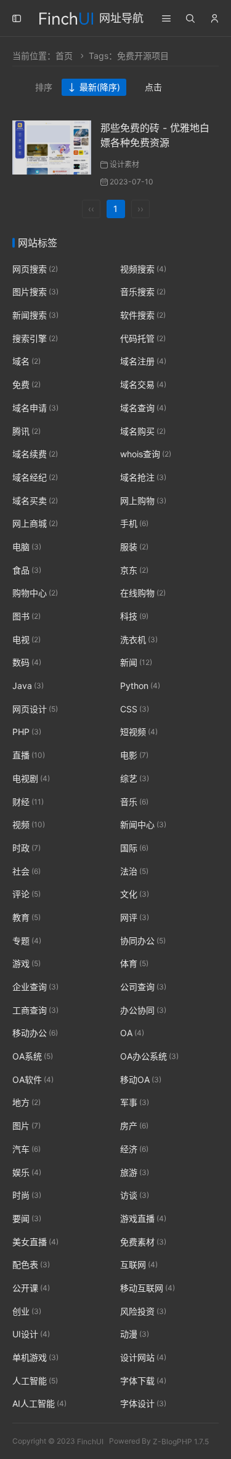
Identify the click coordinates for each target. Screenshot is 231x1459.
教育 (26, 917)
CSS (134, 709)
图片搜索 (35, 292)
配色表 (31, 1264)
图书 (26, 616)
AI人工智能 (39, 1404)
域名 (26, 361)
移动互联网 (147, 1288)
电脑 (26, 546)
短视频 (139, 732)
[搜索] (190, 18)
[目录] (166, 18)
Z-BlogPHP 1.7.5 (181, 1440)
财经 (28, 801)
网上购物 (143, 500)
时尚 (26, 1195)
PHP (26, 732)
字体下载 (143, 1380)
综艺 (134, 778)
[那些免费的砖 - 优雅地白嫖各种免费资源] (51, 146)
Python (140, 685)
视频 (28, 824)
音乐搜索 (143, 292)
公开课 (31, 1288)
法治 (134, 871)
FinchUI (90, 1440)
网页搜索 (35, 269)
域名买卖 (35, 500)
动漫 (134, 1334)
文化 (134, 894)
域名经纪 (35, 477)
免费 (26, 384)
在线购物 (143, 593)
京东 (134, 570)
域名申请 (35, 408)
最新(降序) (99, 87)
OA (132, 1033)
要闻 (26, 1218)
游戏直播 (143, 1218)
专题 (26, 940)
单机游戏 (35, 1357)
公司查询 (143, 986)
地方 (26, 1103)
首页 (64, 55)
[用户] (214, 18)
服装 (134, 546)
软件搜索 (143, 315)
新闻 (136, 663)
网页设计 (35, 709)
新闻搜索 (35, 315)
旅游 (134, 1172)
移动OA (140, 1079)
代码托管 (143, 338)
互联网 (139, 1264)
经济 (134, 1149)
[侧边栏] (16, 18)
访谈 (134, 1195)
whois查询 (145, 454)
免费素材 (143, 1242)
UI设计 (31, 1334)
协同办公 (143, 940)
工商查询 (35, 1010)
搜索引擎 (35, 338)
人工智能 (35, 1380)
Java (28, 685)
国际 (134, 848)
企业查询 (35, 986)
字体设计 (143, 1404)
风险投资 (143, 1311)
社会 (26, 871)
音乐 (134, 801)
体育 (134, 964)
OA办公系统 (149, 1056)
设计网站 (143, 1357)
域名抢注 (143, 477)
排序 (43, 87)
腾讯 (26, 431)
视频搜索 (143, 269)
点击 (153, 87)
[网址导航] (66, 17)
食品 (26, 570)
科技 (134, 616)
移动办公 (35, 1033)
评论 (26, 894)
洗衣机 (139, 639)
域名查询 (143, 408)
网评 (134, 917)
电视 (26, 639)
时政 (26, 848)
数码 (26, 663)
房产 (134, 1125)
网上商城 (35, 523)
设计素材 (124, 164)
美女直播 (35, 1242)
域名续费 (35, 454)
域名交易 (143, 384)
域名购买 (143, 431)
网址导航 (121, 18)
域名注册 (143, 361)
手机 (134, 523)
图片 (26, 1125)
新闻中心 (143, 824)
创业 (26, 1311)
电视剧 (31, 778)
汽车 (26, 1149)
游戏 (26, 964)
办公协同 (143, 1010)
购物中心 (35, 593)
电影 (134, 755)
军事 (134, 1103)
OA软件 (33, 1079)
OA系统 (32, 1056)
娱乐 (26, 1172)
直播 (28, 755)
